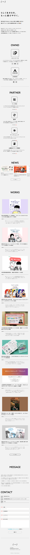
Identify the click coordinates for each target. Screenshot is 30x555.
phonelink (12, 63)
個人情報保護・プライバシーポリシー (13, 529)
